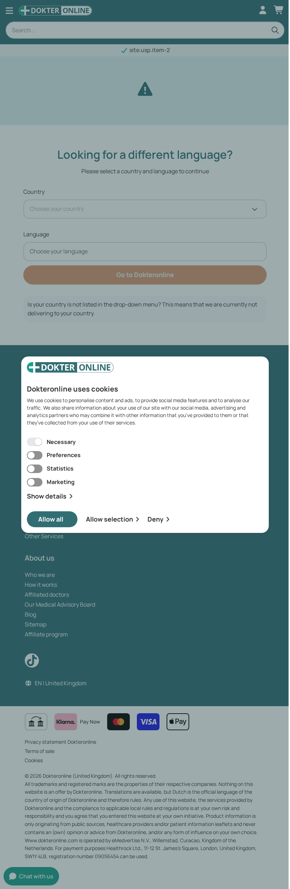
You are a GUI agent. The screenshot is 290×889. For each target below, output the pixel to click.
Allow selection (109, 519)
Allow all (50, 519)
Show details (46, 496)
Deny (155, 519)
